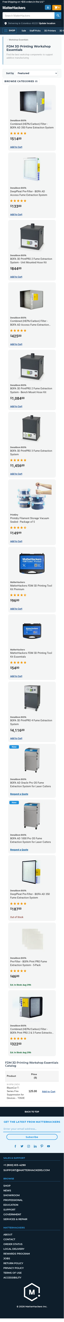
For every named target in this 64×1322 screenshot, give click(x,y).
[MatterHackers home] (14, 8)
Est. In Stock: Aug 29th (20, 985)
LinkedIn (35, 1146)
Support (9, 1209)
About (7, 1234)
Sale (24, 30)
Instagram (29, 1146)
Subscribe (32, 1137)
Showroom (11, 1195)
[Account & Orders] (48, 7)
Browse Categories (19, 81)
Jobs (6, 1258)
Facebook (15, 1146)
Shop (7, 1185)
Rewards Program (16, 1253)
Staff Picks (35, 30)
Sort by (10, 73)
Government (12, 1214)
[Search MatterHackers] (57, 15)
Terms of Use (12, 1272)
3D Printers (50, 30)
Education (10, 1204)
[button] (32, 23)
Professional (13, 1200)
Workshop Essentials (18, 40)
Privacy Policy (13, 1268)
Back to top (32, 1111)
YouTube (49, 1146)
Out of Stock (16, 917)
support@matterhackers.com (26, 1170)
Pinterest (42, 1146)
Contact (9, 1239)
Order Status (12, 1244)
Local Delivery (13, 1248)
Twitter (22, 1146)
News (7, 1190)
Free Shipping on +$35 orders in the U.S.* (23, 2)
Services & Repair (15, 1219)
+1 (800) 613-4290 (14, 1165)
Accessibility (12, 1277)
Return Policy (13, 1263)
